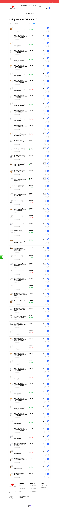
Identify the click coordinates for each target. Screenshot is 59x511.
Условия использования (34, 490)
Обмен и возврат (33, 488)
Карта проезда (21, 498)
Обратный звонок (23, 6)
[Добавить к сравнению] (48, 259)
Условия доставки (33, 487)
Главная (10, 16)
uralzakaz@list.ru (30, 6)
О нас (20, 485)
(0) (19, 31)
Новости (20, 490)
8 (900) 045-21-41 (32, 5)
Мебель (14, 16)
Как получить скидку (33, 491)
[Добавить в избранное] (45, 259)
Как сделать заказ (33, 485)
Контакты (21, 491)
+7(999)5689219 (24, 5)
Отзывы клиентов (22, 488)
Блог (20, 487)
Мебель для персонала (20, 16)
